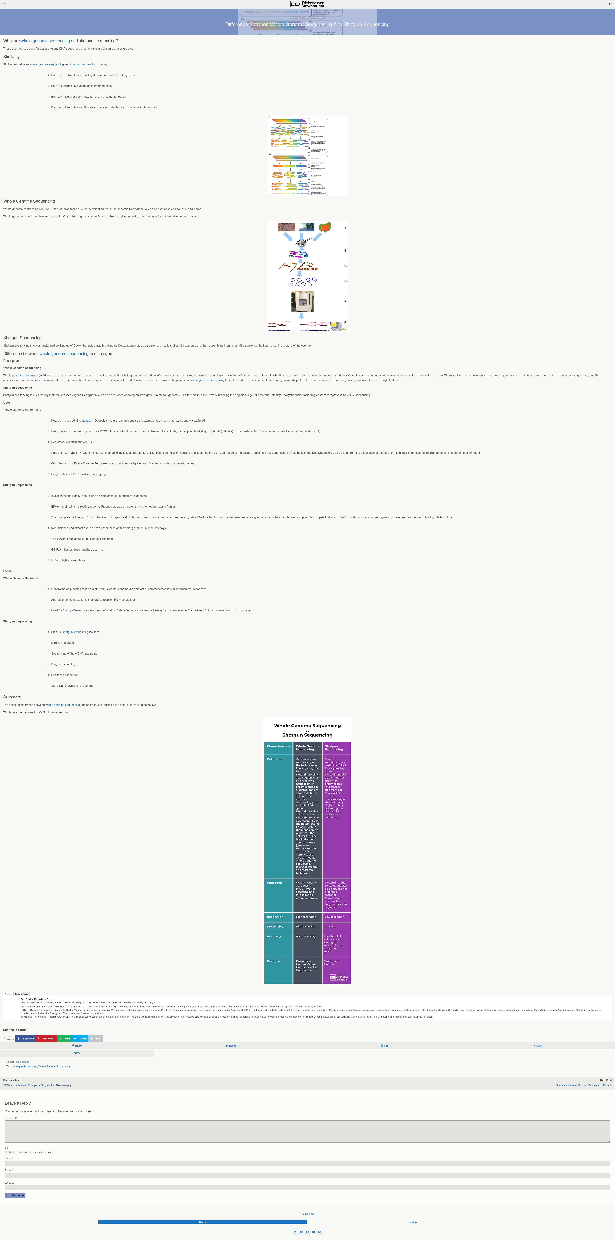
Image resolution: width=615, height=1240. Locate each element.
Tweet (232, 1045)
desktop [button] (412, 1222)
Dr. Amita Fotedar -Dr (35, 999)
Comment (11, 1118)
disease (87, 420)
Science (24, 1061)
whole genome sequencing (45, 40)
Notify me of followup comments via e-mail (28, 1152)
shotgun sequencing (83, 64)
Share (78, 1045)
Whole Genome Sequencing (54, 1066)
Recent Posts (21, 994)
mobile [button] (203, 1222)
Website (9, 1182)
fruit (65, 610)
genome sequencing (25, 375)
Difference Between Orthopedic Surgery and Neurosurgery (38, 1085)
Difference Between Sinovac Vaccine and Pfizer (582, 1085)
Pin (386, 1045)
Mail (539, 1045)
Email (9, 1170)
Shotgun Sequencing (25, 1066)
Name (9, 1158)
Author (8, 994)
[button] (295, 1231)
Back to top (308, 1213)
